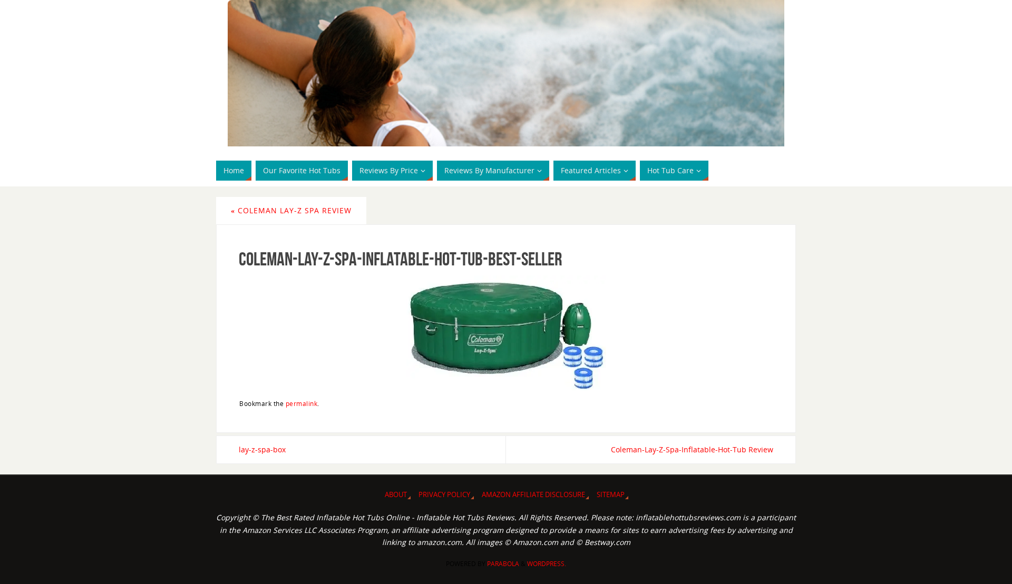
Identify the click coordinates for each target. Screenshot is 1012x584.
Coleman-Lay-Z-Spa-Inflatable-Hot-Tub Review (692, 449)
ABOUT (396, 494)
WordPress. (546, 563)
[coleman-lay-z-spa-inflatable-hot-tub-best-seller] (506, 332)
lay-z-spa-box (262, 449)
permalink (302, 403)
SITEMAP (611, 494)
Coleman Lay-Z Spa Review (291, 210)
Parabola (503, 563)
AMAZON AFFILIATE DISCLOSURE (533, 494)
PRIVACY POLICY (444, 494)
